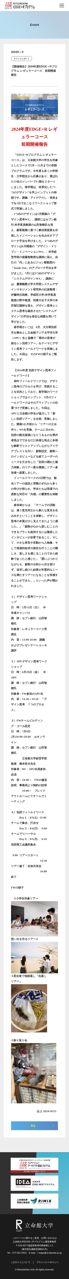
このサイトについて (20, 1262)
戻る (33, 1125)
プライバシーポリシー (47, 1262)
